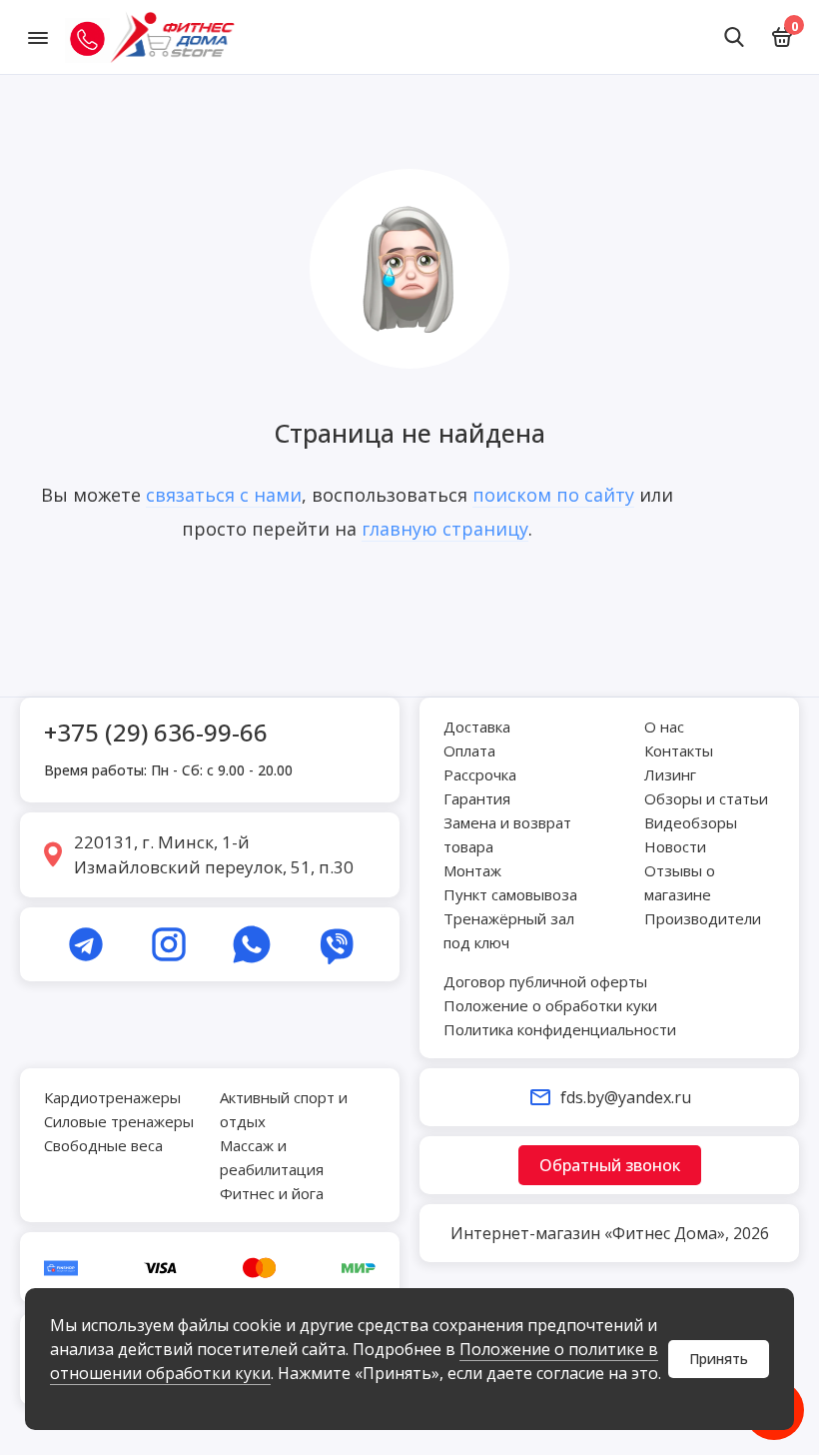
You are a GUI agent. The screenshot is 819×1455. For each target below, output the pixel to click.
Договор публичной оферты (545, 981)
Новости (675, 846)
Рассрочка (479, 774)
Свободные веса (103, 1145)
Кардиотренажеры (112, 1097)
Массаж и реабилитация (272, 1157)
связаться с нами (224, 495)
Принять (718, 1358)
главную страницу (445, 529)
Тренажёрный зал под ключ (508, 930)
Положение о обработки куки (550, 1005)
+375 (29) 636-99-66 (156, 732)
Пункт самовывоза (510, 894)
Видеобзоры (690, 822)
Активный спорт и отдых (284, 1109)
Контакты (678, 750)
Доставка (476, 726)
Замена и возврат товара (507, 834)
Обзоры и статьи (706, 798)
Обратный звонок (609, 1165)
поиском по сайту (553, 495)
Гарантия (476, 798)
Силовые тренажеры (119, 1121)
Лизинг (670, 774)
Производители (702, 918)
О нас (664, 726)
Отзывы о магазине (679, 882)
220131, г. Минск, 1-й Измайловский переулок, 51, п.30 (214, 854)
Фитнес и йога (272, 1193)
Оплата (469, 750)
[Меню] (37, 37)
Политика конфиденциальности (559, 1029)
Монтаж (472, 870)
